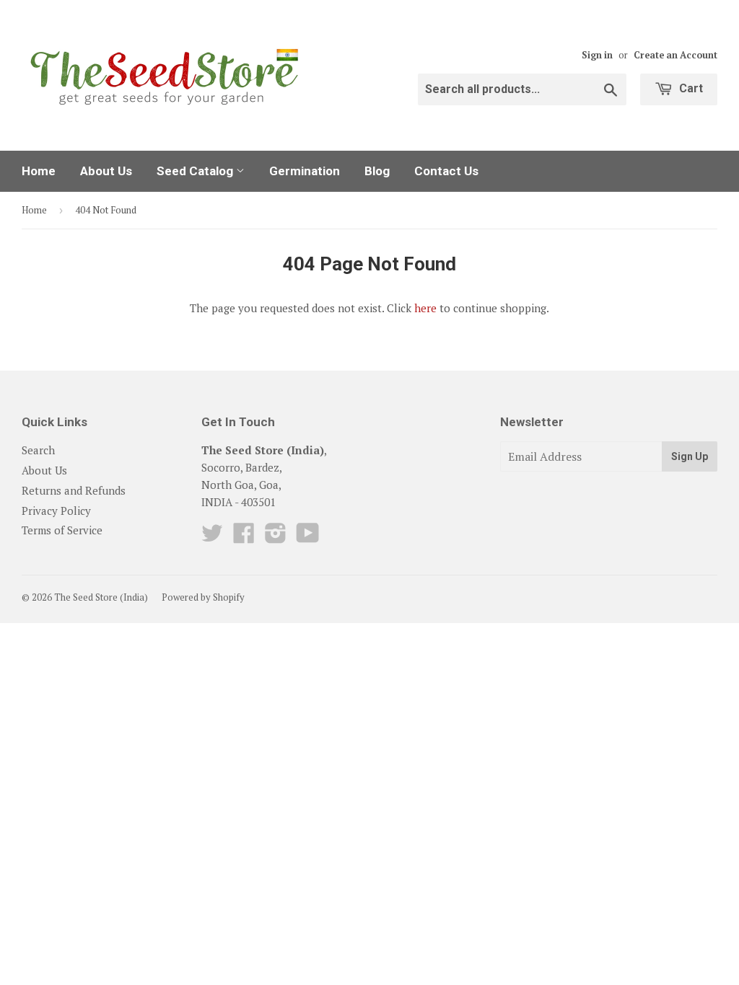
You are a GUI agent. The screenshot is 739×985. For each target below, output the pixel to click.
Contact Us (446, 171)
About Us (106, 171)
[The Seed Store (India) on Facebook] (244, 537)
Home (39, 171)
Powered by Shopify (203, 597)
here (425, 308)
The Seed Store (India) (101, 597)
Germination (304, 171)
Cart (689, 88)
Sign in (597, 55)
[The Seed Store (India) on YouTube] (308, 537)
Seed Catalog (196, 171)
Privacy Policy (56, 510)
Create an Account (675, 55)
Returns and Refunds (74, 490)
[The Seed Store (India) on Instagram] (276, 537)
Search (38, 450)
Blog (377, 171)
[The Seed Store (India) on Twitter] (212, 537)
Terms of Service (62, 530)
